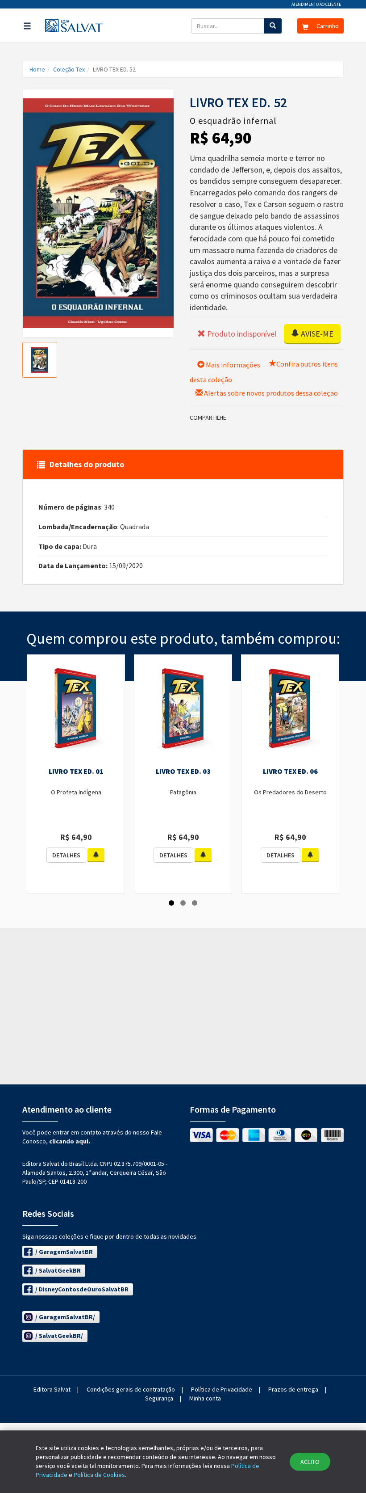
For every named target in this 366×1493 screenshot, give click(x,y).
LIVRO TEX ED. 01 (76, 771)
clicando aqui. (69, 1141)
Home (37, 69)
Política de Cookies (99, 1475)
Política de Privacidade (221, 1389)
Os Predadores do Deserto (290, 792)
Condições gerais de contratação (131, 1389)
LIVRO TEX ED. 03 (183, 771)
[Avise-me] (95, 855)
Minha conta (205, 1398)
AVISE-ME (316, 334)
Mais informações (232, 364)
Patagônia (183, 792)
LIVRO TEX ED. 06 (290, 771)
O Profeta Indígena (76, 792)
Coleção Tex (69, 69)
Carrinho (327, 26)
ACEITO (310, 1462)
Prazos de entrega (293, 1389)
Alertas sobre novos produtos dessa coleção (270, 392)
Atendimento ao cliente (316, 4)
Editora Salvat (52, 1389)
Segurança (159, 1398)
